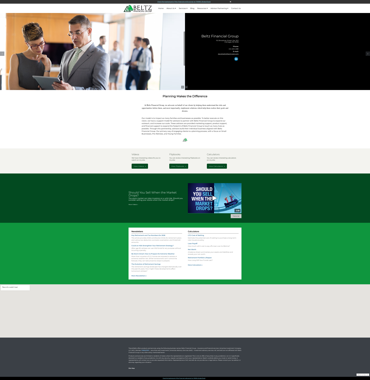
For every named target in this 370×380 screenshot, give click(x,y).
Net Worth (192, 249)
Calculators (193, 231)
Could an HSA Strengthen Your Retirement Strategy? (152, 246)
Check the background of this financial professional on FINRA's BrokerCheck (184, 2)
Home (161, 8)
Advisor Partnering (219, 8)
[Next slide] (368, 54)
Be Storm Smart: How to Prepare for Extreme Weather (153, 254)
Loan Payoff (192, 243)
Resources (201, 8)
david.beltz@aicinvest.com (228, 54)
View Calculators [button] (216, 166)
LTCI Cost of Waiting (196, 235)
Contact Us (236, 8)
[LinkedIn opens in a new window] (236, 59)
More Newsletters (139, 276)
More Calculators (195, 265)
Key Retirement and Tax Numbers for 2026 (148, 235)
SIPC (147, 350)
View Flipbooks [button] (177, 166)
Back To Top (362, 374)
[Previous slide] (2, 54)
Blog (192, 8)
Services (182, 8)
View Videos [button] (139, 166)
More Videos (133, 204)
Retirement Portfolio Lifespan (200, 258)
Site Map (132, 368)
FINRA (143, 350)
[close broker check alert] (230, 2)
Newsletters (137, 231)
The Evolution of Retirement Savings (146, 264)
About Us (170, 8)
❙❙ (186, 87)
